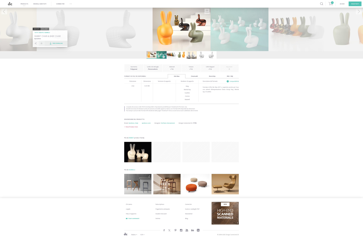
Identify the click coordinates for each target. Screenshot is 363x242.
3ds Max (176, 76)
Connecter (188, 204)
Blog (186, 218)
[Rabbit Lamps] (137, 152)
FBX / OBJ (230, 76)
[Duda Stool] (167, 184)
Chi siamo (129, 204)
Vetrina (158, 218)
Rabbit (131, 138)
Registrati (355, 4)
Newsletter (189, 214)
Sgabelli (47, 32)
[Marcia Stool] (137, 184)
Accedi (342, 4)
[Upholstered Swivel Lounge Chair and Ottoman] (225, 184)
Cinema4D (194, 76)
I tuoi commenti (133, 218)
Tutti (36, 32)
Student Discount (161, 214)
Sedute (41, 32)
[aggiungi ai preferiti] (41, 43)
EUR (141, 234)
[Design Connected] (10, 4)
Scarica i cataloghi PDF (192, 209)
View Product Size (132, 127)
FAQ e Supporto (131, 214)
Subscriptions (160, 204)
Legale (128, 209)
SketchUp (212, 76)
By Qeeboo (38, 38)
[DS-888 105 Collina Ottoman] (196, 184)
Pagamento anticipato (163, 209)
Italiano (133, 234)
